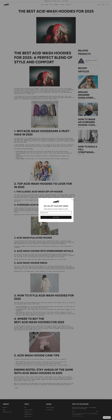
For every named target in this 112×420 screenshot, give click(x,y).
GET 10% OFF (56, 217)
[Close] (72, 199)
